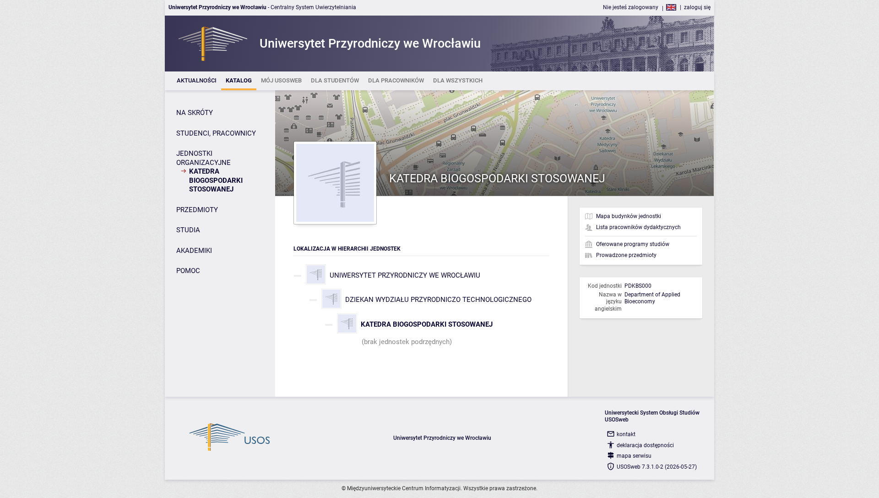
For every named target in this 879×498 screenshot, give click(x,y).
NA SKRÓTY (194, 113)
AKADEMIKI (194, 250)
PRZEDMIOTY (197, 210)
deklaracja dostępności (645, 445)
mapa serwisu (634, 456)
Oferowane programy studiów (632, 244)
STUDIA (188, 230)
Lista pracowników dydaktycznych (638, 227)
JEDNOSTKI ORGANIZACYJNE (203, 158)
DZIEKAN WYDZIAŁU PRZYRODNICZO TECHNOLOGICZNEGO (438, 300)
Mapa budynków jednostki (628, 216)
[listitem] (196, 80)
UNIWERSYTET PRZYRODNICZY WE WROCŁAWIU (405, 275)
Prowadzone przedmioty (626, 255)
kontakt (626, 434)
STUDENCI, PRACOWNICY (216, 133)
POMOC (188, 271)
